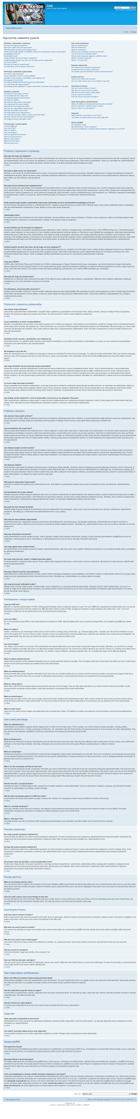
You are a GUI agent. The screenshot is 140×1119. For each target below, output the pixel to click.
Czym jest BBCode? (11, 126)
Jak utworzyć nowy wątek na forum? (16, 93)
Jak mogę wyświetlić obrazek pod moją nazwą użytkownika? (24, 82)
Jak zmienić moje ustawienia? (14, 74)
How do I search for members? (81, 94)
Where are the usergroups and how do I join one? (87, 52)
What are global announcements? (15, 134)
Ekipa (89, 1099)
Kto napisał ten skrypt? (79, 125)
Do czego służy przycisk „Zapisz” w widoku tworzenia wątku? (24, 115)
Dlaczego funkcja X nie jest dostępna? (84, 127)
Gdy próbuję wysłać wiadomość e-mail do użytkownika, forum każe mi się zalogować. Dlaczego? (36, 86)
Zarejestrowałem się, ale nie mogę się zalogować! (20, 58)
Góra (8, 165)
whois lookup (16, 1079)
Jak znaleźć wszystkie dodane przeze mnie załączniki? (89, 117)
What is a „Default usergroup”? (81, 58)
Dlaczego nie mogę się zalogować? (15, 45)
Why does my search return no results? (84, 90)
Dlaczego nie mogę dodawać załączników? (18, 108)
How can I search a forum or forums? (83, 88)
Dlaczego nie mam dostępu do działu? (16, 106)
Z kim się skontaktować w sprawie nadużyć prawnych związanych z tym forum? (98, 129)
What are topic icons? (11, 143)
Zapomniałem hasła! (10, 56)
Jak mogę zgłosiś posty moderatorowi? (17, 112)
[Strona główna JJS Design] (24, 13)
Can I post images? (10, 132)
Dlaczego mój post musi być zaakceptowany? (19, 117)
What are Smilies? (10, 130)
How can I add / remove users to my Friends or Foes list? (90, 81)
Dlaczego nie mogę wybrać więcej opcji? (17, 102)
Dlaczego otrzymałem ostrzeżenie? (16, 110)
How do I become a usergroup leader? (84, 54)
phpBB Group (80, 1049)
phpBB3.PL (86, 1105)
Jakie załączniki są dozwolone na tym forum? (86, 115)
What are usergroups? (78, 50)
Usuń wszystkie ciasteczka (102, 1099)
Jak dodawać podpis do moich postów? (17, 98)
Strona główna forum (14, 28)
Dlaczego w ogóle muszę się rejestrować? (18, 47)
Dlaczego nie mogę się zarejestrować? (17, 64)
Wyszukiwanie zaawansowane (126, 10)
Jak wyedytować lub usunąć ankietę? (16, 104)
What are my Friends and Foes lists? (83, 79)
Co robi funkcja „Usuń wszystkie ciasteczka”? (19, 66)
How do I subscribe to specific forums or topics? (87, 106)
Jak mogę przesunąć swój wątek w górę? (18, 119)
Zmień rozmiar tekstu (134, 27)
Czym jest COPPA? (10, 62)
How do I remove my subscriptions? (83, 108)
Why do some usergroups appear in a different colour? (89, 56)
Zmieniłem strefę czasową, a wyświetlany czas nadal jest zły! (24, 78)
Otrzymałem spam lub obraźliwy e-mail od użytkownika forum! (92, 71)
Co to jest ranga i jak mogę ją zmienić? (17, 84)
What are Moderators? (78, 47)
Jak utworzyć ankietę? (11, 100)
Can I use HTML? (10, 128)
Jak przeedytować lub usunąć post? (16, 96)
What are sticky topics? (12, 139)
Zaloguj (133, 32)
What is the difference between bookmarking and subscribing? (92, 104)
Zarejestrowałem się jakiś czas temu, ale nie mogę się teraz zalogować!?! (28, 60)
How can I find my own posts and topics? (85, 96)
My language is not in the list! (13, 80)
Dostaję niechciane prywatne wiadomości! (85, 69)
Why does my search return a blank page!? (85, 92)
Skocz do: (77, 1094)
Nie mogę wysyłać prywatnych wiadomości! (85, 67)
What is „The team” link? (79, 60)
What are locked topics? (12, 141)
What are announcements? (13, 137)
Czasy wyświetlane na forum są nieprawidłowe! (19, 76)
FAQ (126, 32)
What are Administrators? (79, 45)
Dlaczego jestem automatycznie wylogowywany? (20, 50)
